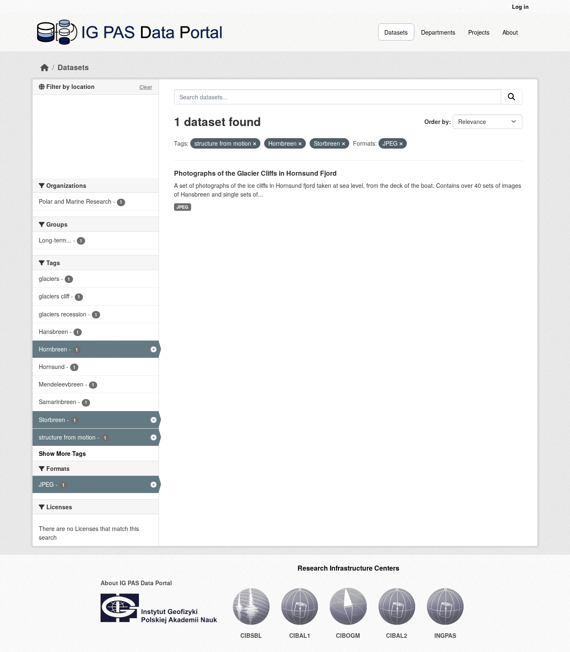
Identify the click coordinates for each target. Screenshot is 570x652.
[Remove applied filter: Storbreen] (343, 143)
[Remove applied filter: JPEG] (401, 143)
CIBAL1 (299, 635)
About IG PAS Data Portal (136, 583)
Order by (436, 121)
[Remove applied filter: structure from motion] (254, 143)
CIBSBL (251, 635)
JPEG (182, 207)
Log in (520, 6)
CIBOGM (348, 635)
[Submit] (511, 96)
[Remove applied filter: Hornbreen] (300, 143)
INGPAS (445, 635)
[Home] (44, 67)
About (510, 32)
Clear (145, 87)
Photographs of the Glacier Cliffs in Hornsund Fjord (255, 173)
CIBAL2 (396, 635)
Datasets (396, 32)
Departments (438, 32)
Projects (478, 32)
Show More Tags (62, 453)
